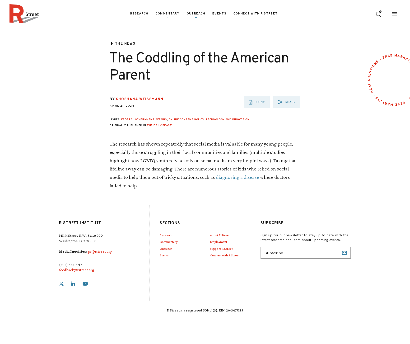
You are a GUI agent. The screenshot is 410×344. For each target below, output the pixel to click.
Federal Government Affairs (144, 119)
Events (219, 14)
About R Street (220, 235)
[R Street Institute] (24, 13)
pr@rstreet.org (100, 251)
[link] (61, 284)
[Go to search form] (379, 14)
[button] (286, 102)
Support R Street (221, 248)
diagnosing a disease (237, 177)
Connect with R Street (255, 14)
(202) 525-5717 (70, 265)
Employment (218, 242)
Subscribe (345, 253)
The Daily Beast (159, 125)
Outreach (196, 14)
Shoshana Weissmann (139, 99)
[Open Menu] (394, 14)
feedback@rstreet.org (76, 270)
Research (166, 235)
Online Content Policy (186, 119)
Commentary (168, 242)
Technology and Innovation (228, 119)
